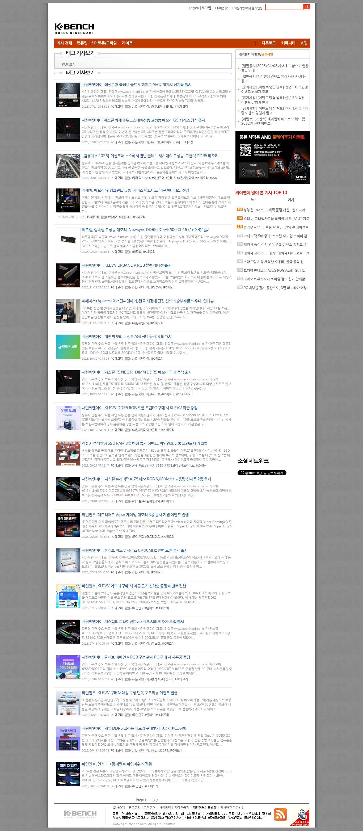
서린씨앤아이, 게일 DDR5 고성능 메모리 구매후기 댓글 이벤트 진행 (134, 728)
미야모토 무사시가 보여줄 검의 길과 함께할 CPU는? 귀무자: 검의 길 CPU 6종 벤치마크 (271, 280)
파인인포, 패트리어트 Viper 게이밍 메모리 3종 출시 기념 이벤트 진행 (135, 515)
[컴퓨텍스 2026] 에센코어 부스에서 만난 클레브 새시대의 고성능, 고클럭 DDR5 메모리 (150, 156)
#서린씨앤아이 (140, 106)
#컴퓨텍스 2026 (141, 178)
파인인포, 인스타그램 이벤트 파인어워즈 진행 (117, 764)
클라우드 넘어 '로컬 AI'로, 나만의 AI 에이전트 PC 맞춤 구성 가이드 (273, 228)
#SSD (213, 178)
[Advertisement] (213, 25)
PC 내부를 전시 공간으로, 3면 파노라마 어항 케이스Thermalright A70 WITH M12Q (272, 289)
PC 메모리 (117, 106)
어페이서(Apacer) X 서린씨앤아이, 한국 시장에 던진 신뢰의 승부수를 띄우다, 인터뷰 (148, 301)
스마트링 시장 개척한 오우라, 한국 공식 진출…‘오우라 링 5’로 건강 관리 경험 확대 (270, 263)
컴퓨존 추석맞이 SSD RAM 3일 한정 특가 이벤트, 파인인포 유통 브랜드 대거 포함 (145, 443)
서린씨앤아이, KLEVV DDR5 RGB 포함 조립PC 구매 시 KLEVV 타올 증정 (139, 408)
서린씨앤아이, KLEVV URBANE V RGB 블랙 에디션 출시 (126, 265)
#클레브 (169, 106)
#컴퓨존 (150, 465)
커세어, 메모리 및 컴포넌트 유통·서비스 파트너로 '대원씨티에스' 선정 (135, 190)
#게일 (153, 750)
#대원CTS (125, 217)
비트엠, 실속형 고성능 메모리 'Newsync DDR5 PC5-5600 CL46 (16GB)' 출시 (146, 230)
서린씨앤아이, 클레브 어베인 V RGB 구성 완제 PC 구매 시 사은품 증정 (136, 657)
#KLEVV (155, 287)
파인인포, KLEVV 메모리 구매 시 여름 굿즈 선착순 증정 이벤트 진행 (134, 586)
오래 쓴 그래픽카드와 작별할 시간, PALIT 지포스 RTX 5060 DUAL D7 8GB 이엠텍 (273, 220)
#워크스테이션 (184, 142)
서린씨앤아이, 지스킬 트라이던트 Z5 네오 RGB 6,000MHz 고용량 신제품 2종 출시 (146, 479)
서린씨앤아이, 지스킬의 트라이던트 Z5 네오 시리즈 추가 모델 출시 (133, 621)
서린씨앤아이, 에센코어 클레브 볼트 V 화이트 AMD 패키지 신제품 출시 (137, 84)
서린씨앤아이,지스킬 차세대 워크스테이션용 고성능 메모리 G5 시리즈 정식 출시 (143, 120)
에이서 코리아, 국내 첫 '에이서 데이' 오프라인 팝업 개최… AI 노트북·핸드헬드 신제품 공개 (273, 254)
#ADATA (200, 465)
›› (156, 800)
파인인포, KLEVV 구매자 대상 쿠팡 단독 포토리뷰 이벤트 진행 (130, 693)
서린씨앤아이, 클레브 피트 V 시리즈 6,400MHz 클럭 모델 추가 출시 (135, 550)
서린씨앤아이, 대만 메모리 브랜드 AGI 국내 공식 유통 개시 (127, 336)
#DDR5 (163, 750)
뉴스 (254, 200)
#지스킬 (155, 142)
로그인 (206, 8)
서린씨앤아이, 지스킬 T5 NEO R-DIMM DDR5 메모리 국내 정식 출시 (137, 372)
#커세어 (112, 217)
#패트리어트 (186, 465)
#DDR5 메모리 (184, 394)
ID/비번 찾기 (222, 8)
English (194, 8)
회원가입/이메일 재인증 (248, 8)
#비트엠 (136, 252)
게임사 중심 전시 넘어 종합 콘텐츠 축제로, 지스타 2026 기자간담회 (272, 246)
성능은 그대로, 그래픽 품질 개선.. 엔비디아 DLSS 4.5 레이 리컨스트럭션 (271, 211)
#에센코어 (156, 106)
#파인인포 (138, 465)
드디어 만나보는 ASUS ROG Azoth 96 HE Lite (271, 272)
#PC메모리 (181, 106)
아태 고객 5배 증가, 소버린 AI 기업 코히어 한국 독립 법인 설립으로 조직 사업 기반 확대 (272, 237)
